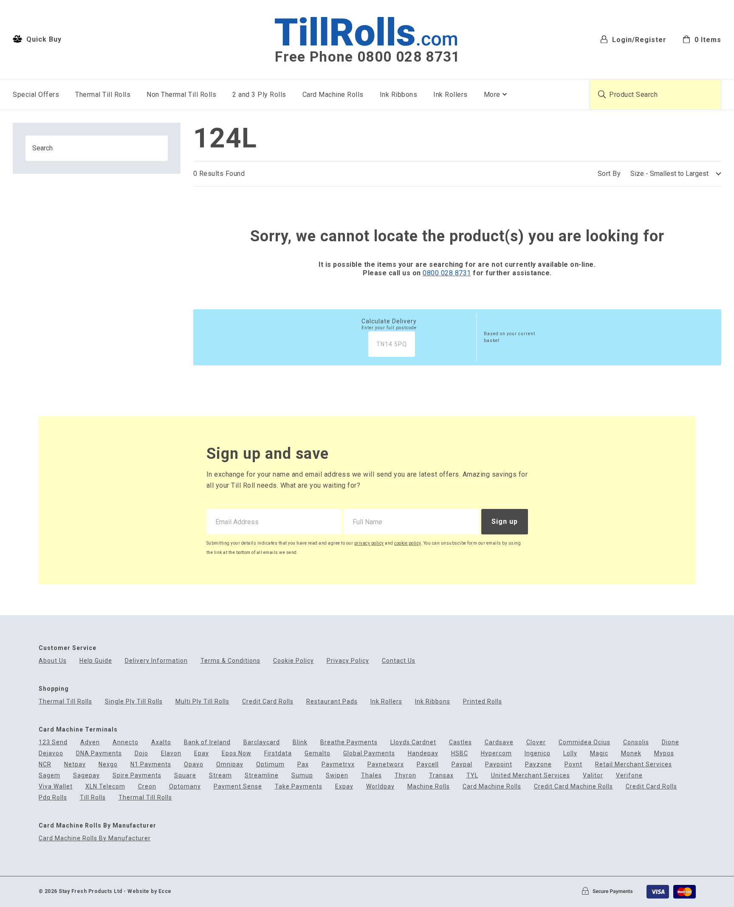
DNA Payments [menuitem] (99, 753)
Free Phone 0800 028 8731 (367, 57)
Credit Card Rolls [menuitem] (268, 701)
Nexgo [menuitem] (108, 764)
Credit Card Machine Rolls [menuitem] (573, 786)
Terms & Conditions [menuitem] (230, 661)
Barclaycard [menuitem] (261, 742)
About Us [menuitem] (53, 661)
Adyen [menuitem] (90, 742)
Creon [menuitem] (147, 786)
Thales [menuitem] (371, 775)
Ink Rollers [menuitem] (450, 94)
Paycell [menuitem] (428, 764)
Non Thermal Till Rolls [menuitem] (181, 94)
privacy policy (369, 543)
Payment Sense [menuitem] (238, 786)
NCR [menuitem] (45, 764)
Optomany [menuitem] (185, 786)
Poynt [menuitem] (573, 764)
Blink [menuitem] (300, 742)
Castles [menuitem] (460, 742)
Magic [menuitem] (599, 753)
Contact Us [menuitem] (398, 661)
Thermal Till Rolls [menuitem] (102, 94)
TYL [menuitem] (472, 775)
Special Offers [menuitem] (36, 94)
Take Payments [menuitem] (298, 786)
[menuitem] (702, 38)
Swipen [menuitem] (337, 775)
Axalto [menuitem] (161, 742)
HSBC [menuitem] (459, 753)
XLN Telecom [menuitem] (105, 786)
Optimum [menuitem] (270, 764)
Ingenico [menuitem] (537, 753)
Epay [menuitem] (201, 753)
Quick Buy (43, 39)
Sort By (609, 174)
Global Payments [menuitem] (369, 753)
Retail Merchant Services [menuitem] (633, 764)
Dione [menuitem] (670, 742)
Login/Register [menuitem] (638, 39)
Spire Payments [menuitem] (137, 775)
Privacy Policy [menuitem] (348, 661)
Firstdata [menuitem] (278, 753)
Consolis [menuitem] (636, 742)
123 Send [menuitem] (53, 742)
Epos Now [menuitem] (236, 753)
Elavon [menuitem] (171, 753)
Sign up (504, 521)
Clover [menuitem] (536, 742)
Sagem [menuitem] (49, 775)
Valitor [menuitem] (593, 775)
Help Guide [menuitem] (95, 661)
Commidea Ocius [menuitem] (584, 742)
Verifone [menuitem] (629, 775)
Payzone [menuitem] (538, 764)
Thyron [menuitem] (405, 775)
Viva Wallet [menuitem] (56, 786)
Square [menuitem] (185, 775)
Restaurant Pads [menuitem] (332, 701)
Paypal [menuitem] (462, 764)
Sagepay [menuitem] (86, 775)
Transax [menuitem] (441, 775)
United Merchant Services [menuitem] (530, 775)
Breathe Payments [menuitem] (349, 742)
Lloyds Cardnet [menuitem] (413, 742)
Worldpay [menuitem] (380, 786)
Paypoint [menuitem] (498, 764)
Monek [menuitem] (631, 753)
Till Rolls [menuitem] (93, 797)
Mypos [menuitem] (664, 753)
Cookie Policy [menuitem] (293, 661)
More (492, 94)
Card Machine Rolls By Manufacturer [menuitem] (95, 838)
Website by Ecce (149, 891)
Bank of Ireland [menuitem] (207, 742)
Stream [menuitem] (220, 775)
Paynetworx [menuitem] (385, 764)
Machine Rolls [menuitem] (428, 786)
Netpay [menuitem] (75, 764)
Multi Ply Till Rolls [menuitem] (202, 701)
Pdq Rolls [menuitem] (53, 797)
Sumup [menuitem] (302, 775)
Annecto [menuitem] (125, 742)
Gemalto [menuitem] (317, 753)
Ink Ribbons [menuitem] (399, 94)
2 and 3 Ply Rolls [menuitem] (259, 94)
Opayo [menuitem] (193, 764)
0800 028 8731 (447, 273)
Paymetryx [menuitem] (338, 764)
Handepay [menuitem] (423, 753)
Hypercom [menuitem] (496, 753)
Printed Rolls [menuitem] (482, 701)
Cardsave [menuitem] (499, 742)
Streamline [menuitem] (262, 775)
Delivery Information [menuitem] (156, 661)
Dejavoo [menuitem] (51, 753)
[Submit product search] (602, 94)
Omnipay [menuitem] (229, 764)
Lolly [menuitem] (570, 753)
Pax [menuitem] (303, 764)
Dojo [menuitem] (141, 753)
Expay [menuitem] (344, 786)
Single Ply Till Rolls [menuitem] (134, 701)
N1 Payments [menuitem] (150, 764)
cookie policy (407, 543)
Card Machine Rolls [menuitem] (333, 94)
